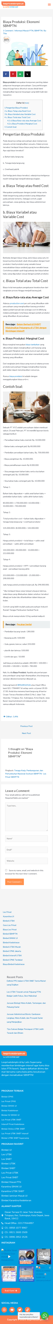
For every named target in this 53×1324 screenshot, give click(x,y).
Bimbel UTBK (9, 921)
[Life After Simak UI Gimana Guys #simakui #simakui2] (9, 1256)
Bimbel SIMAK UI (10, 938)
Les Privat (7, 912)
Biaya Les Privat (10, 929)
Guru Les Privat (9, 925)
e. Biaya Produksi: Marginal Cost (22, 124)
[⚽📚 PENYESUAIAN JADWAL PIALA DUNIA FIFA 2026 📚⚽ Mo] (9, 1274)
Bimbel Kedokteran (11, 942)
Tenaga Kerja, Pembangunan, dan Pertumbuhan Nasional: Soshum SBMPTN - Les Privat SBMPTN (25, 773)
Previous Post (26, 726)
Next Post (26, 733)
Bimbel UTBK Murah (12, 947)
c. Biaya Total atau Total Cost (17, 117)
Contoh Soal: (11, 127)
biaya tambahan (33, 344)
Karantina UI (8, 916)
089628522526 (24, 685)
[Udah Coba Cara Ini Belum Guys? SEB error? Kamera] (26, 1274)
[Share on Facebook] (6, 74)
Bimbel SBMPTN (10, 933)
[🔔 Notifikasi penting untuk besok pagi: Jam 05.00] (44, 1256)
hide (26, 103)
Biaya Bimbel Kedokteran (14, 964)
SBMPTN (38, 30)
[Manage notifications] (47, 1319)
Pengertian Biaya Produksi (16, 108)
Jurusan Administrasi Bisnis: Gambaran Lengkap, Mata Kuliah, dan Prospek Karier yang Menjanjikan (25, 1018)
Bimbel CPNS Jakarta (12, 951)
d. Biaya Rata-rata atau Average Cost (24, 120)
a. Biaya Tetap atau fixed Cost (18, 111)
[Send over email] (20, 74)
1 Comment (8, 30)
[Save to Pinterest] (13, 74)
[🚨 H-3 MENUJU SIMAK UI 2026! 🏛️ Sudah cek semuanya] (44, 1274)
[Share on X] (27, 74)
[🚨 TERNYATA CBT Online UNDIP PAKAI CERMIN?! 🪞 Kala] (26, 1256)
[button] (49, 4)
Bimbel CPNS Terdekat (13, 960)
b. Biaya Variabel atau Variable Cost (20, 114)
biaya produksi (15, 376)
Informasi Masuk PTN (24, 30)
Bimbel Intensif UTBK (12, 955)
